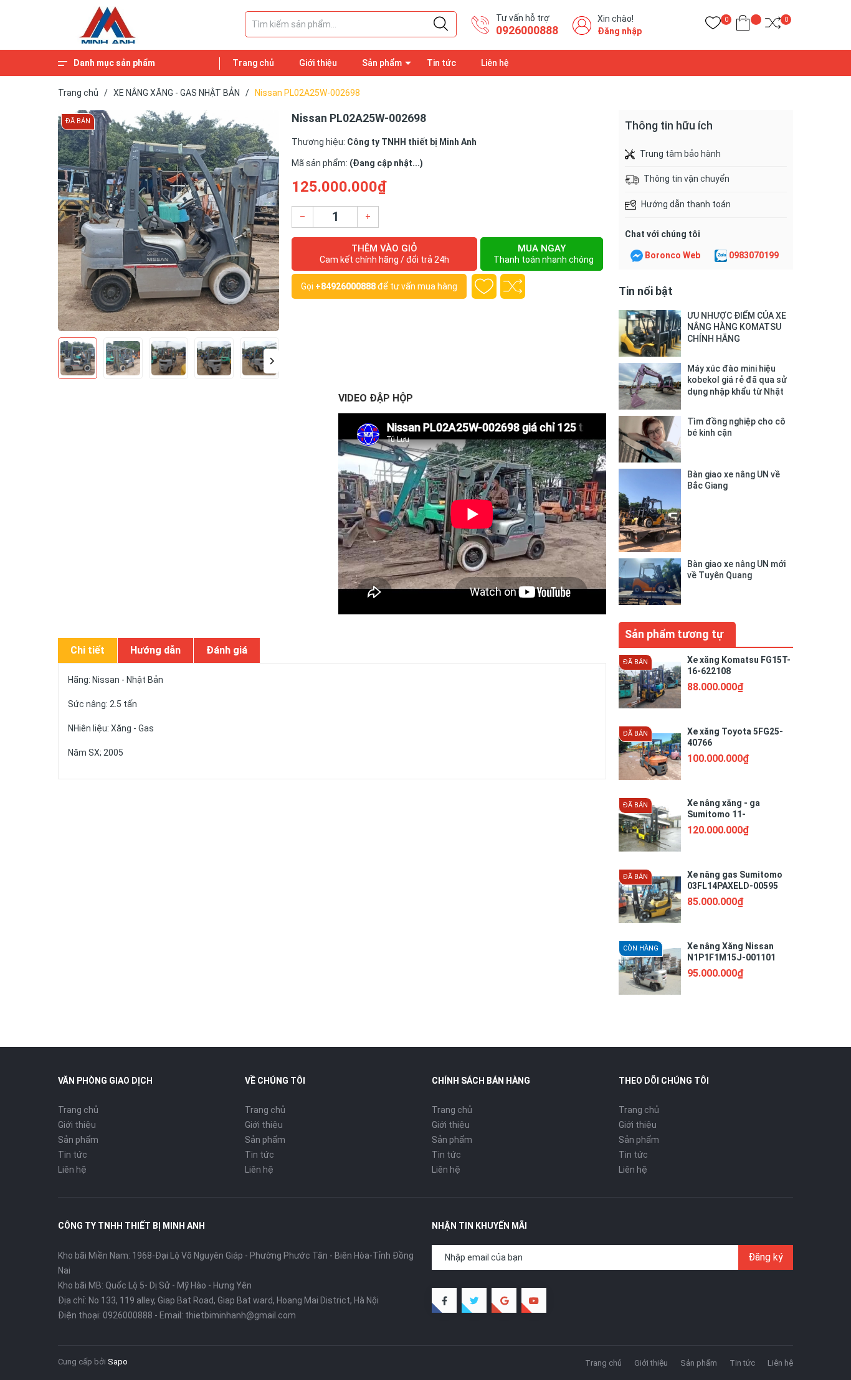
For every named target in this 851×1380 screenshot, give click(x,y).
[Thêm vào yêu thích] (484, 286)
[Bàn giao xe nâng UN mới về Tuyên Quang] (650, 581)
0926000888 (527, 30)
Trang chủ (253, 63)
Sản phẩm (382, 63)
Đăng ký (765, 1257)
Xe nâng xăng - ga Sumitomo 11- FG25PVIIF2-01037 (725, 814)
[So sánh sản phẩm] (773, 25)
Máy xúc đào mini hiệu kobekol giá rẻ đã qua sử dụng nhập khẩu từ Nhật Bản (737, 380)
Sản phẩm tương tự (674, 634)
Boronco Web (672, 255)
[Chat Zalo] (721, 255)
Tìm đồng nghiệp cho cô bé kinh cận (736, 427)
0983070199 (754, 255)
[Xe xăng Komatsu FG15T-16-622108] (650, 685)
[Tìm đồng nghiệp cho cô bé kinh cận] (650, 439)
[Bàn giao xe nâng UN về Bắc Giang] (650, 510)
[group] (168, 220)
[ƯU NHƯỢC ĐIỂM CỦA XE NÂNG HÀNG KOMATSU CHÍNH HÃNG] (650, 333)
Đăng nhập (619, 31)
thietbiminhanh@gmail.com (240, 1315)
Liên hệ (495, 63)
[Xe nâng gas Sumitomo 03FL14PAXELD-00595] (650, 900)
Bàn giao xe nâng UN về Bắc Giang (733, 480)
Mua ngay (543, 254)
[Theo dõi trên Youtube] (533, 1300)
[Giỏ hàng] (743, 25)
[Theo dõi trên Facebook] (444, 1300)
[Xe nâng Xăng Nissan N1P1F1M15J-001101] (650, 972)
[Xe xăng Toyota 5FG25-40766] (650, 757)
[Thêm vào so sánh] (512, 286)
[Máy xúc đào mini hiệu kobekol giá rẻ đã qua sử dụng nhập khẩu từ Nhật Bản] (650, 386)
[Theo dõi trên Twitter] (474, 1300)
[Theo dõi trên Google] (504, 1300)
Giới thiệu (318, 63)
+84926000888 (345, 286)
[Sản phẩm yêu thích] (713, 25)
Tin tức (441, 63)
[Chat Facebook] (636, 255)
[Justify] (440, 24)
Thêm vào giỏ (384, 254)
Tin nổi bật (646, 291)
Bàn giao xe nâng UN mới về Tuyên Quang (736, 569)
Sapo (118, 1361)
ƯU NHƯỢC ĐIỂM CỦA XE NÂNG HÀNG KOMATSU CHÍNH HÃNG (736, 327)
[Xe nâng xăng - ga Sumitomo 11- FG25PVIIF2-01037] (650, 828)
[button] (271, 361)
